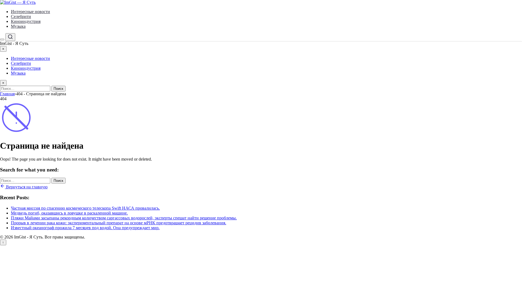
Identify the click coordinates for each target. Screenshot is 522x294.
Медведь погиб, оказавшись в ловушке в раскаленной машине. (69, 213)
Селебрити (21, 16)
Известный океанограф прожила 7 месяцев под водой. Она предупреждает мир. (85, 227)
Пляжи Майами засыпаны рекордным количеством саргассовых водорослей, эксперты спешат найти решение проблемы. (124, 218)
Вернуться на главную (26, 187)
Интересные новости (30, 11)
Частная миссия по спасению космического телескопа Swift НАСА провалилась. (85, 208)
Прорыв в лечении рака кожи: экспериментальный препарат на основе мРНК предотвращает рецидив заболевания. (118, 222)
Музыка (18, 26)
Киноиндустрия (26, 21)
